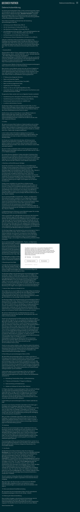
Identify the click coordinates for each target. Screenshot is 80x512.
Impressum (35, 264)
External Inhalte (37, 257)
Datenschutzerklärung (28, 264)
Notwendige (29, 257)
